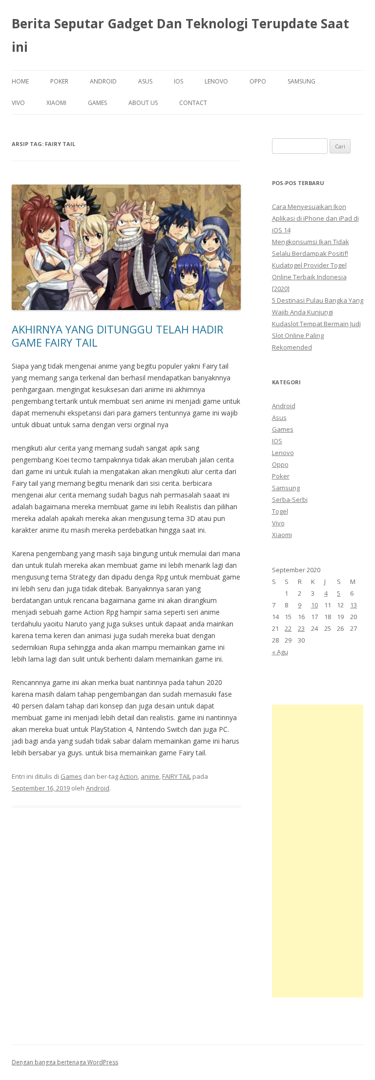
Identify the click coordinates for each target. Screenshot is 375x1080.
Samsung (301, 81)
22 (288, 628)
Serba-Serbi (290, 499)
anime (150, 776)
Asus (145, 81)
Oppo (258, 81)
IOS (178, 81)
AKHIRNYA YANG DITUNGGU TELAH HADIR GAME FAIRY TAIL (117, 335)
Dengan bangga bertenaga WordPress (65, 1062)
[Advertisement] (318, 851)
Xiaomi (56, 103)
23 (301, 628)
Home (20, 81)
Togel (280, 511)
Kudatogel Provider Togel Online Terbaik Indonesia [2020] (309, 277)
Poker (59, 81)
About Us (143, 103)
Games (97, 103)
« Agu (280, 651)
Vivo (18, 103)
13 (353, 605)
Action (129, 776)
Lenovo (216, 81)
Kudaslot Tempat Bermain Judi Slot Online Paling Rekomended (316, 335)
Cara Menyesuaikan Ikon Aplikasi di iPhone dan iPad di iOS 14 (315, 218)
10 (314, 605)
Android (103, 81)
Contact (193, 103)
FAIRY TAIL (176, 776)
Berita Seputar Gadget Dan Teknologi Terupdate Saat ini (180, 35)
